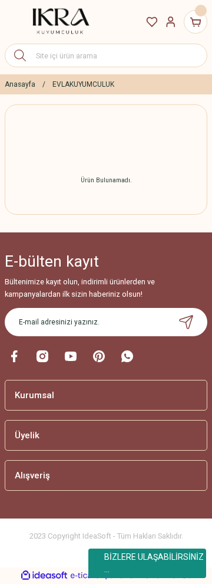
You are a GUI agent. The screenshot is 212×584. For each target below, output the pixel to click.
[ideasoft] (44, 575)
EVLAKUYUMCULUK (83, 84)
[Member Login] (171, 22)
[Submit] (186, 322)
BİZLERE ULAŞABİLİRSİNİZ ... (154, 563)
